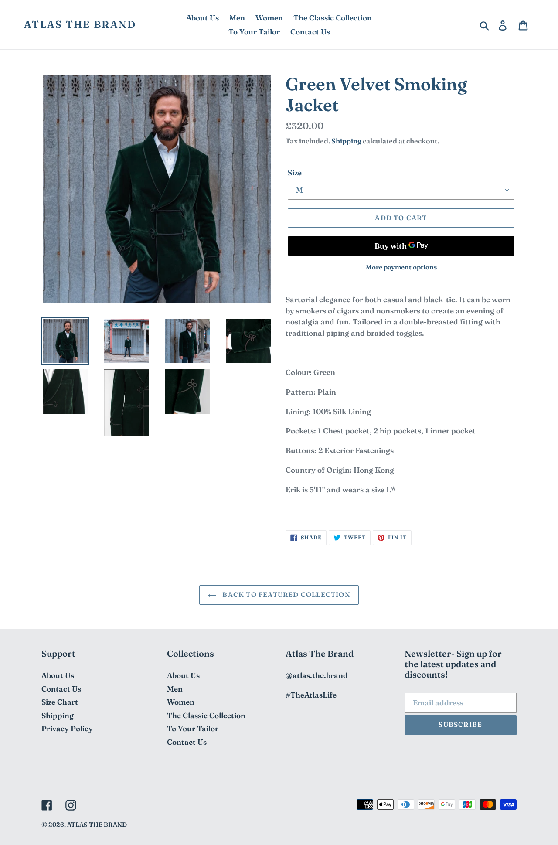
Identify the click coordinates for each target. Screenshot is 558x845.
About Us (57, 675)
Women (180, 701)
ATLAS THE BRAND (80, 25)
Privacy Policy (67, 728)
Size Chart (59, 701)
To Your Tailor (192, 728)
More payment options (401, 267)
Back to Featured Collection (285, 594)
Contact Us (61, 688)
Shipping (346, 140)
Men (175, 688)
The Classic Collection (206, 715)
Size (295, 172)
